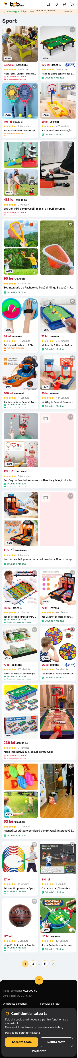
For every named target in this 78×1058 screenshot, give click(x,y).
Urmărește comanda (15, 1003)
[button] (48, 4)
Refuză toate (56, 1042)
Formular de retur (50, 1003)
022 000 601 (30, 990)
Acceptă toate (22, 1042)
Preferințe (39, 1051)
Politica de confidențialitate (22, 1033)
